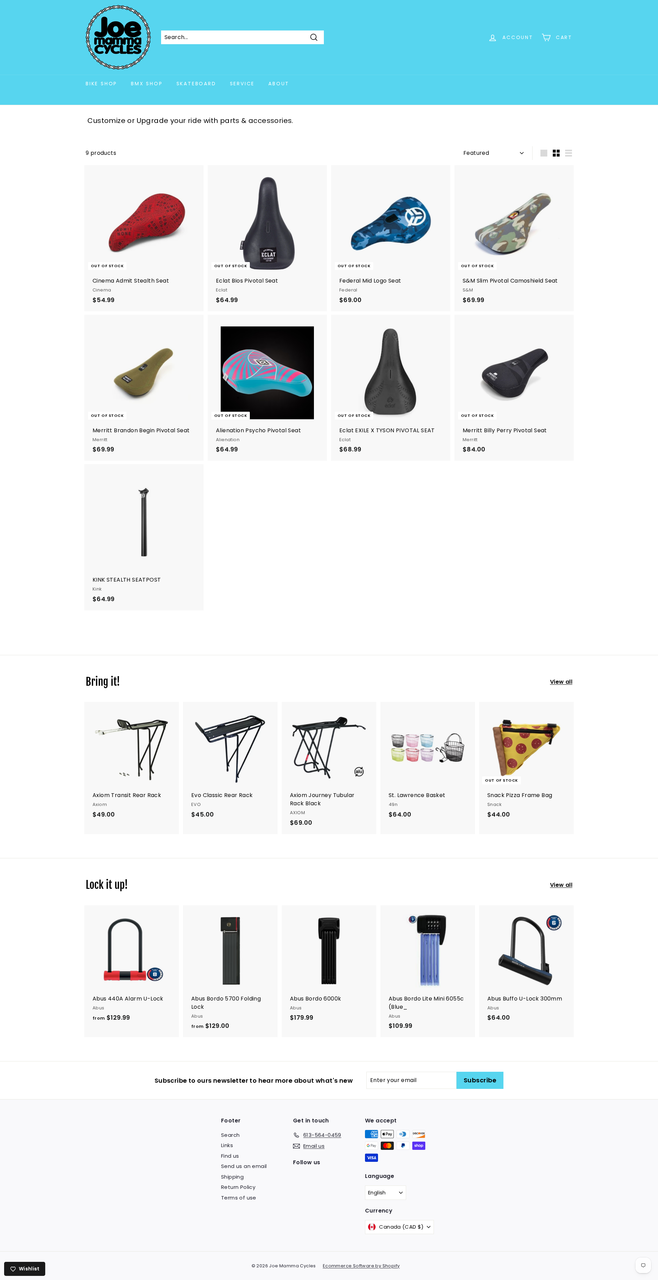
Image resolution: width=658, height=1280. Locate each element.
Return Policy (238, 1187)
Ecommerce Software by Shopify (361, 1266)
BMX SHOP (146, 83)
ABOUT (278, 83)
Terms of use (238, 1197)
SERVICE (242, 83)
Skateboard (196, 83)
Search (230, 1135)
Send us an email (244, 1166)
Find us (230, 1155)
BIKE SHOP (101, 83)
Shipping (232, 1176)
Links (227, 1145)
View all (561, 682)
